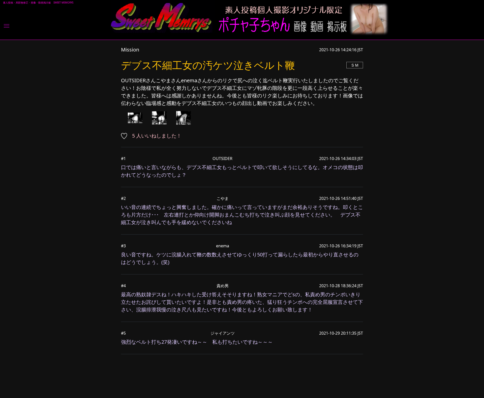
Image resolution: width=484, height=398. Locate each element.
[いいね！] (126, 135)
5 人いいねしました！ (157, 135)
